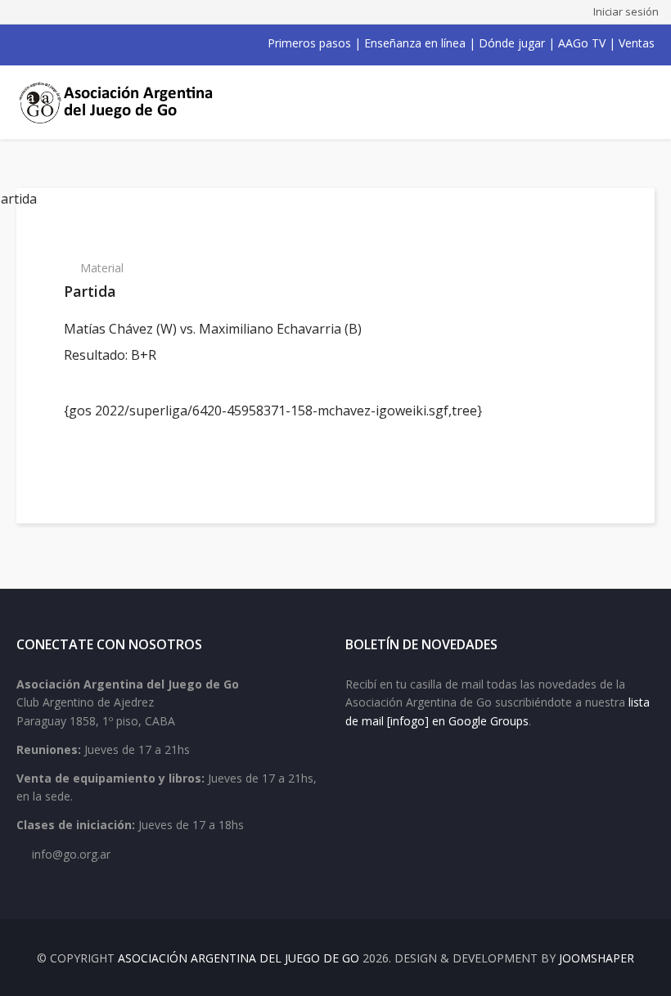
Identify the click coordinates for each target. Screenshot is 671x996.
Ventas (637, 43)
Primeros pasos (309, 43)
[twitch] (108, 43)
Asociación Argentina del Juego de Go (238, 958)
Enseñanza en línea (415, 43)
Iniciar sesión (626, 11)
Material (102, 268)
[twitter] (44, 43)
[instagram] (87, 43)
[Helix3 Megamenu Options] (635, 102)
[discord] (129, 43)
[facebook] (23, 43)
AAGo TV (582, 43)
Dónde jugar (512, 43)
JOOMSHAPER (596, 958)
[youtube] (65, 43)
